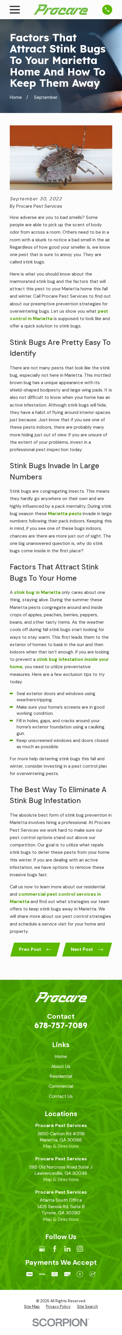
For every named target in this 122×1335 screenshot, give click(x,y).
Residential (61, 1076)
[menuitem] (32, 1306)
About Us (60, 1066)
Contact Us (61, 1096)
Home (61, 1056)
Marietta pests (64, 514)
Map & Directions (61, 1146)
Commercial (61, 1086)
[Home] (61, 9)
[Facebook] (55, 1249)
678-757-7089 (60, 1025)
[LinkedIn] (67, 1249)
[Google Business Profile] (42, 1249)
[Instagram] (80, 1249)
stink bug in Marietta (37, 592)
